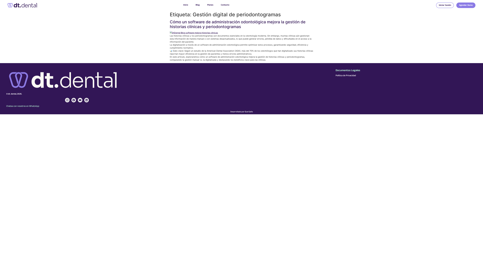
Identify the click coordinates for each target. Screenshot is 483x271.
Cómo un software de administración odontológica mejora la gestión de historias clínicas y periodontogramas (238, 24)
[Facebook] (73, 100)
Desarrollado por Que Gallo (241, 112)
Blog (198, 5)
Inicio (185, 5)
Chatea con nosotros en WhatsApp (22, 106)
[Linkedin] (86, 100)
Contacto (225, 5)
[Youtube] (80, 100)
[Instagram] (67, 100)
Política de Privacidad (346, 76)
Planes (210, 5)
